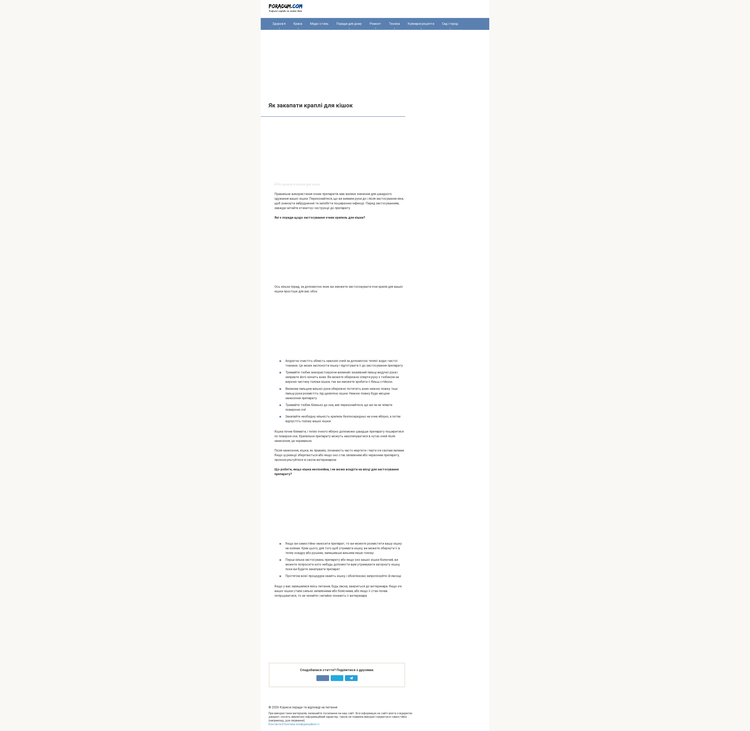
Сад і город (450, 24)
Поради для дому (349, 24)
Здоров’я (279, 24)
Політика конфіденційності (301, 724)
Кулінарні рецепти (421, 24)
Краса (297, 24)
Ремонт (375, 24)
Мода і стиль (319, 24)
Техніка (394, 24)
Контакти (275, 724)
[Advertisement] (375, 63)
